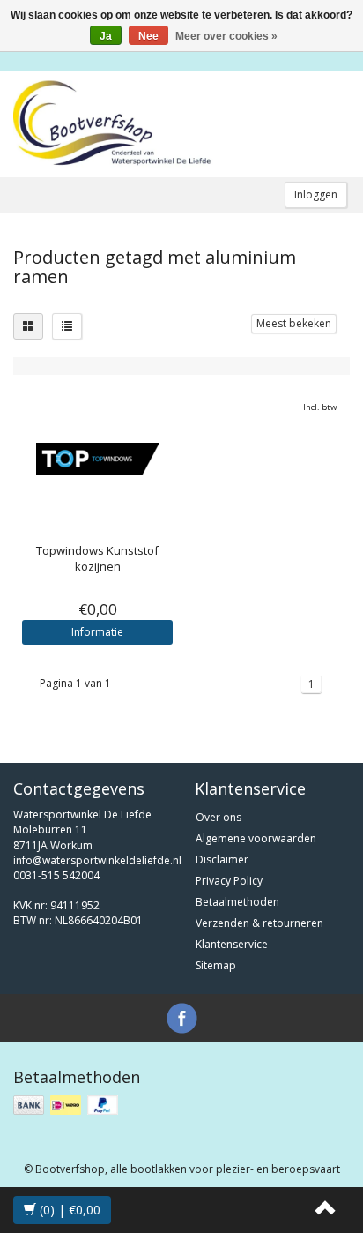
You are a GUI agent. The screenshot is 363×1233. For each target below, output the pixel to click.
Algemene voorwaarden (256, 838)
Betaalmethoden (237, 901)
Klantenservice (232, 944)
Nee (148, 36)
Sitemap (216, 965)
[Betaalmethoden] (67, 1105)
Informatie (97, 631)
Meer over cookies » (226, 36)
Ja (106, 36)
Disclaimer (222, 859)
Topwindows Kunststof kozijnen (97, 558)
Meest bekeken (293, 323)
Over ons (218, 817)
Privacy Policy (229, 880)
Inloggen (315, 194)
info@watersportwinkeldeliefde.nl (97, 860)
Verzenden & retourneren (259, 922)
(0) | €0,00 (68, 1209)
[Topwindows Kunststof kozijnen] (97, 458)
